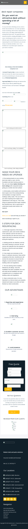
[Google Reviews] (11, 499)
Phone (5, 372)
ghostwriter (14, 525)
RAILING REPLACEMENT (9, 510)
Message (6, 377)
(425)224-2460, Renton (12, 475)
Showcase (9, 105)
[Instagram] (8, 499)
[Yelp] (14, 499)
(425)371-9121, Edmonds (13, 478)
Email (6, 375)
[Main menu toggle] (25, 2)
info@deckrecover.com (12, 494)
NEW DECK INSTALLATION (9, 512)
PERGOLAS (6, 514)
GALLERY (5, 516)
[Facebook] (5, 499)
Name (6, 369)
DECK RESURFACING (8, 508)
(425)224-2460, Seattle (12, 491)
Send (8, 389)
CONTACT (5, 517)
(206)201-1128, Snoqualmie (13, 488)
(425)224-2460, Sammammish (14, 485)
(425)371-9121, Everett (12, 482)
